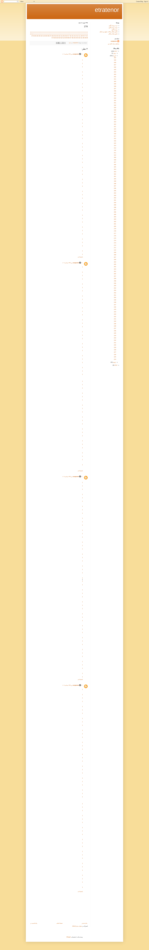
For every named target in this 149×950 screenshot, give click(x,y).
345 (115, 69)
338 (115, 86)
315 (115, 143)
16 (70, 36)
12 (77, 36)
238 (115, 326)
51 (63, 38)
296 (115, 188)
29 (46, 36)
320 (115, 129)
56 (54, 38)
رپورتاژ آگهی (114, 29)
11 (79, 36)
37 (32, 36)
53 (59, 38)
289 (115, 205)
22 (59, 36)
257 (115, 276)
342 (115, 76)
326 (115, 114)
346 (115, 67)
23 (57, 36)
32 (41, 36)
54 (57, 38)
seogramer (76, 54)
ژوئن (114, 53)
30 (45, 36)
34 (37, 36)
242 (115, 316)
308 (115, 160)
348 (115, 62)
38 (87, 38)
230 (115, 345)
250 (115, 297)
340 (115, 81)
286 (115, 212)
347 (115, 65)
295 (115, 190)
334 (115, 95)
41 (81, 38)
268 (115, 254)
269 (115, 252)
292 (115, 198)
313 (115, 148)
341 (115, 79)
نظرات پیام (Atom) (77, 926)
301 (115, 176)
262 (115, 266)
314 (115, 145)
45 (74, 38)
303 (115, 171)
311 (115, 152)
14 (74, 36)
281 (115, 224)
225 (115, 357)
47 (70, 38)
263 (115, 269)
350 (115, 57)
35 (35, 36)
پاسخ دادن (80, 257)
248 (115, 302)
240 (115, 321)
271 (115, 247)
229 (115, 347)
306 (115, 164)
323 (115, 122)
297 (115, 186)
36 (34, 36)
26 (52, 36)
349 (115, 60)
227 (115, 352)
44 (76, 38)
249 (115, 300)
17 (68, 36)
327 (115, 112)
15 (72, 36)
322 (115, 124)
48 (68, 38)
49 (67, 38)
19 (65, 36)
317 (115, 136)
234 (115, 335)
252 (115, 293)
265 (115, 264)
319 (115, 131)
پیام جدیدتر (84, 923)
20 (63, 36)
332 (115, 100)
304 (115, 169)
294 (115, 193)
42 (79, 38)
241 (115, 319)
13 (76, 36)
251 (115, 295)
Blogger (69, 937)
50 (65, 38)
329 (115, 107)
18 (67, 36)
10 (81, 36)
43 (78, 38)
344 (115, 72)
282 (115, 221)
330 (115, 105)
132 (115, 150)
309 (115, 157)
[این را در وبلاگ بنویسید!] (63, 43)
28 (48, 36)
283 (115, 219)
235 (115, 333)
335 (115, 93)
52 (61, 38)
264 (115, 262)
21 (61, 36)
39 (85, 38)
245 (115, 309)
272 (115, 245)
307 (115, 162)
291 (115, 200)
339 (115, 84)
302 (115, 174)
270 (115, 250)
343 (115, 74)
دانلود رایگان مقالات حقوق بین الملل (109, 31)
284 (115, 217)
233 (115, 338)
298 (115, 183)
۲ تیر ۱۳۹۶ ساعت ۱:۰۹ (72, 54)
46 (72, 38)
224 (115, 359)
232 (115, 340)
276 (115, 236)
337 (115, 88)
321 (115, 126)
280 (115, 226)
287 (115, 209)
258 (115, 281)
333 (115, 98)
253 (115, 290)
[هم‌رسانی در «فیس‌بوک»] (59, 43)
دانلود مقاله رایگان (113, 34)
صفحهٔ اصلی (59, 923)
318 (115, 133)
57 (52, 38)
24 (56, 36)
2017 (115, 51)
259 (115, 278)
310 (115, 155)
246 (115, 307)
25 (54, 36)
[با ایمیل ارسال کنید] (65, 43)
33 (39, 36)
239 (115, 323)
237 (115, 328)
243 (115, 314)
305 (115, 167)
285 (115, 214)
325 (115, 117)
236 (115, 331)
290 (115, 202)
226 (115, 354)
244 (115, 312)
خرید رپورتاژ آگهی (113, 25)
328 (115, 110)
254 (115, 288)
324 (115, 119)
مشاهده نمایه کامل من (113, 44)
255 (115, 285)
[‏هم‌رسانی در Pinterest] (57, 43)
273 (115, 243)
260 (115, 273)
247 (115, 304)
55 (56, 38)
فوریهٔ (114, 55)
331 (115, 103)
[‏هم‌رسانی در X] (61, 43)
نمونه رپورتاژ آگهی (113, 27)
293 (115, 195)
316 (115, 141)
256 (115, 283)
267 (115, 257)
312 (115, 138)
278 (115, 231)
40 (83, 38)
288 (115, 207)
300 (115, 179)
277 (115, 233)
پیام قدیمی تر (33, 923)
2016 (115, 365)
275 (115, 238)
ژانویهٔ (114, 362)
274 (115, 240)
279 (115, 228)
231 (115, 342)
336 (115, 91)
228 (115, 350)
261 (115, 271)
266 (115, 259)
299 (115, 181)
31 (43, 36)
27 (50, 36)
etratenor (107, 9)
